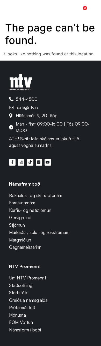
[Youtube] (48, 162)
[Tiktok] (30, 162)
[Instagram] (21, 162)
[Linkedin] (39, 162)
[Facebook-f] (12, 162)
